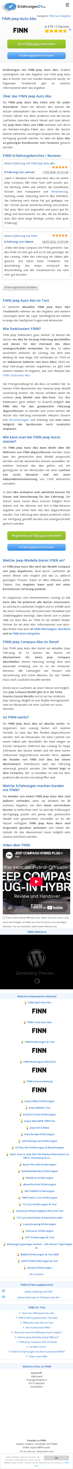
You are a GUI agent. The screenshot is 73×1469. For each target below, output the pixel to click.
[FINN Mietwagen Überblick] (36, 1070)
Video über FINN (38, 1356)
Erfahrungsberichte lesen (36, 55)
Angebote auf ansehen (36, 535)
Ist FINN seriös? (38, 1346)
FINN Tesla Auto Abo (16, 375)
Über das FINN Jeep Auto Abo (38, 1313)
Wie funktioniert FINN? (38, 1327)
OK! (56, 1457)
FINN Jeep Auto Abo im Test (38, 1322)
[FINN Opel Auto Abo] (36, 1010)
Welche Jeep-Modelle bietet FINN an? (38, 1337)
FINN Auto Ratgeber (60, 16)
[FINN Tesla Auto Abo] (36, 1030)
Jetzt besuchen (36, 44)
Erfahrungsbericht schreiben (20, 287)
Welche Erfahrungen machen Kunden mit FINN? (38, 1351)
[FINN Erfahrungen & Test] (36, 1050)
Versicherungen (19, 420)
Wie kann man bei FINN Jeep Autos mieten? (38, 1332)
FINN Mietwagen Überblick (52, 629)
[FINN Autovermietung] (36, 1089)
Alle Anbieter (36, 1274)
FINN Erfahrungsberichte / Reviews (38, 1317)
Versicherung (59, 191)
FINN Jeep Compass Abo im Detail (38, 1342)
